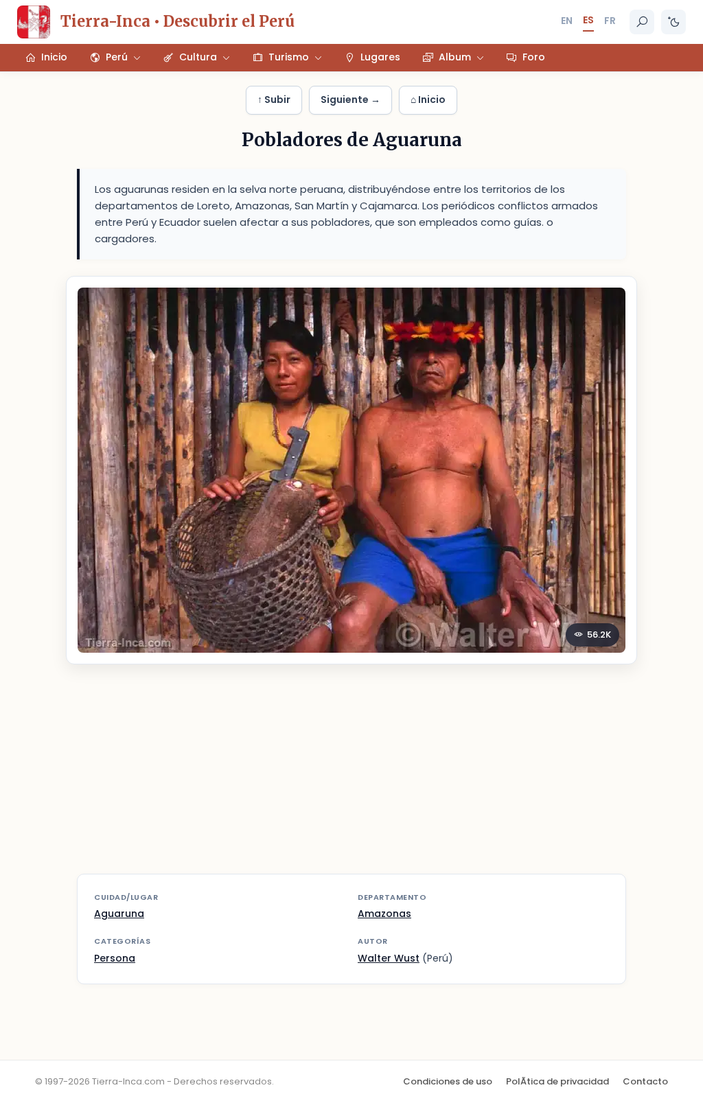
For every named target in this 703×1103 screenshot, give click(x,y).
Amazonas (384, 913)
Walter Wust (388, 958)
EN (567, 20)
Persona (114, 958)
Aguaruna (119, 913)
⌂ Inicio (428, 99)
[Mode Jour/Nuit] (673, 22)
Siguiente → (350, 99)
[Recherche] (642, 22)
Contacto (645, 1081)
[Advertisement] (351, 778)
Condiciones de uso (447, 1081)
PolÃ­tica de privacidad (557, 1081)
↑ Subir (273, 99)
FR (610, 20)
